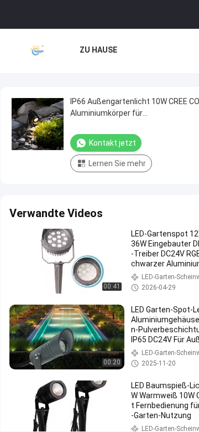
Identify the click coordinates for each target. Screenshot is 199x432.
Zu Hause (98, 49)
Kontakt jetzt (112, 142)
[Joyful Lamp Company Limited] (37, 51)
